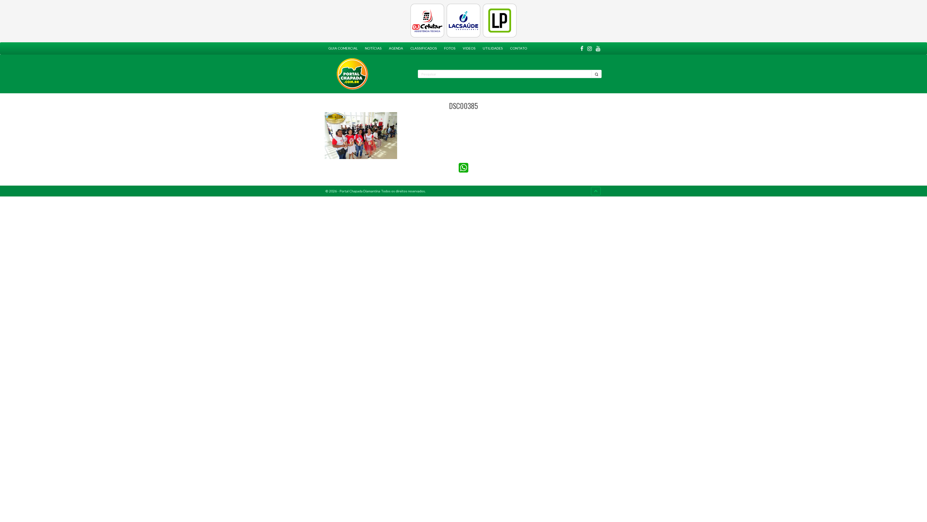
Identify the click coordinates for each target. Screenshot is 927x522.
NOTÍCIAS (373, 48)
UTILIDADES (493, 48)
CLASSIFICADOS (423, 48)
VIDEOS (469, 48)
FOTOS (450, 48)
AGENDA (396, 48)
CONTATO (518, 48)
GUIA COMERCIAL (343, 48)
